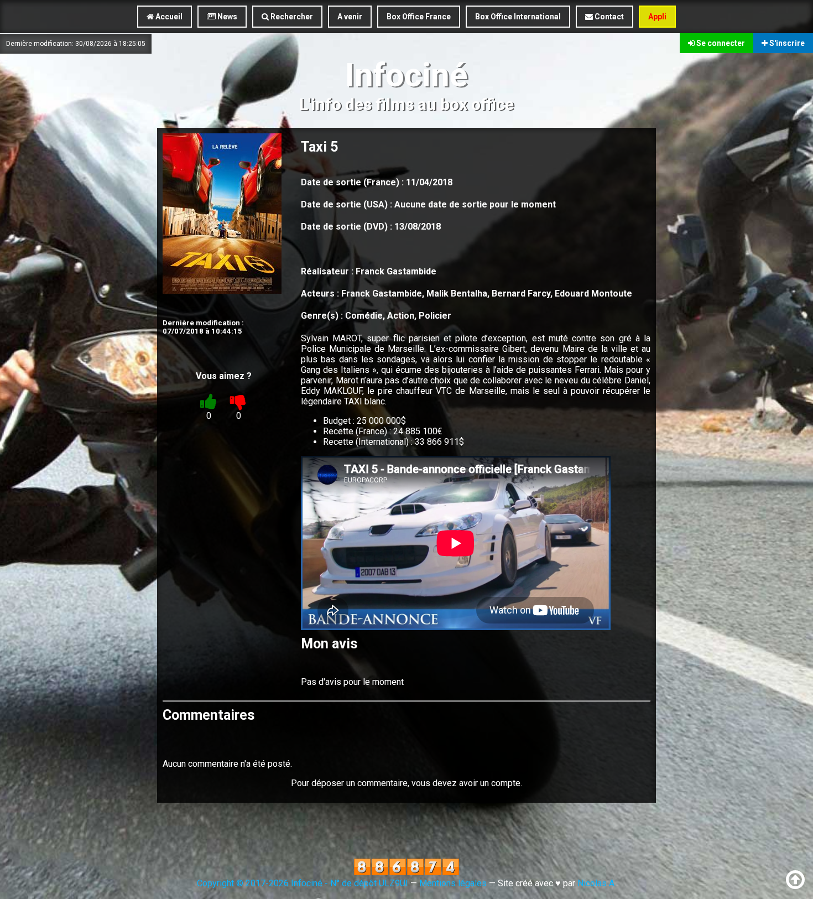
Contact (608, 16)
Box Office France (419, 16)
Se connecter (720, 43)
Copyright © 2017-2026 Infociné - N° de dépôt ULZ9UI (302, 883)
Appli (657, 16)
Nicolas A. (596, 883)
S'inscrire (786, 43)
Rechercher (291, 16)
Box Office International (518, 16)
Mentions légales (453, 883)
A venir (349, 16)
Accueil (168, 16)
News (226, 16)
